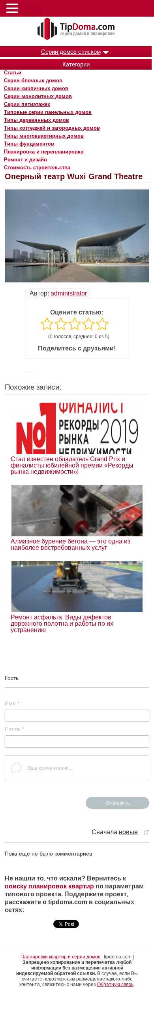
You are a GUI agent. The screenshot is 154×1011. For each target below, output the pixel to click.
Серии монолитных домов (38, 96)
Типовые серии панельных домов (48, 112)
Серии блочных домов (33, 80)
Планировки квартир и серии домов (60, 957)
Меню (31, 10)
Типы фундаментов (29, 144)
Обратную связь (115, 984)
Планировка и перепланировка (43, 152)
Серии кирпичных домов (36, 88)
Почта (14, 729)
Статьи (12, 73)
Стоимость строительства (37, 167)
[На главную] (77, 29)
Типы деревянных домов (36, 120)
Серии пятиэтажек (27, 104)
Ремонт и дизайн (25, 160)
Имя (12, 703)
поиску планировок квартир (49, 886)
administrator (69, 293)
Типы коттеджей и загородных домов (52, 128)
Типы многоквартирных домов (44, 136)
